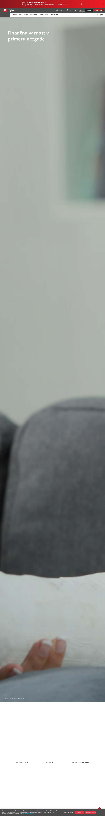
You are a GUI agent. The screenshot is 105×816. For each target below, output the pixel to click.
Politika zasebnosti (29, 813)
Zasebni (82, 10)
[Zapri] (102, 812)
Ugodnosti (44, 15)
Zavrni (79, 812)
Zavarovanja (16, 15)
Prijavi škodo (76, 4)
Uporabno (54, 15)
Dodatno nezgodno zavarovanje (17, 698)
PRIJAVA (101, 15)
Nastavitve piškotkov (69, 812)
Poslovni (89, 10)
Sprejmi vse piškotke (91, 812)
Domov (6, 698)
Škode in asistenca (30, 15)
